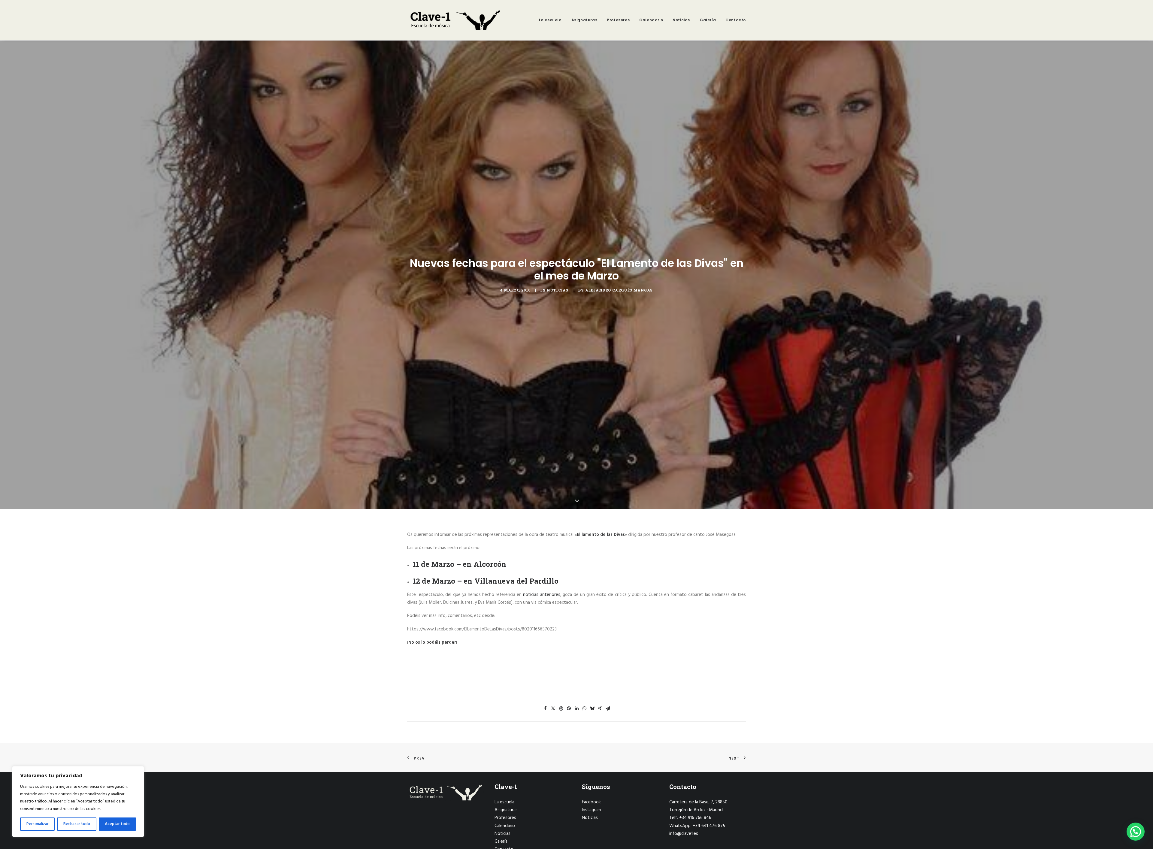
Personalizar (37, 823)
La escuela (550, 20)
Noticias (681, 20)
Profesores (618, 20)
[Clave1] (454, 20)
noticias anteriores (541, 594)
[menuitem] (552, 20)
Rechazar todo (76, 823)
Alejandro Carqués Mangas (619, 290)
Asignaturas (584, 20)
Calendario (651, 20)
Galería (708, 20)
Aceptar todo (117, 823)
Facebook (591, 802)
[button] (545, 708)
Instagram (591, 810)
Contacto (735, 20)
